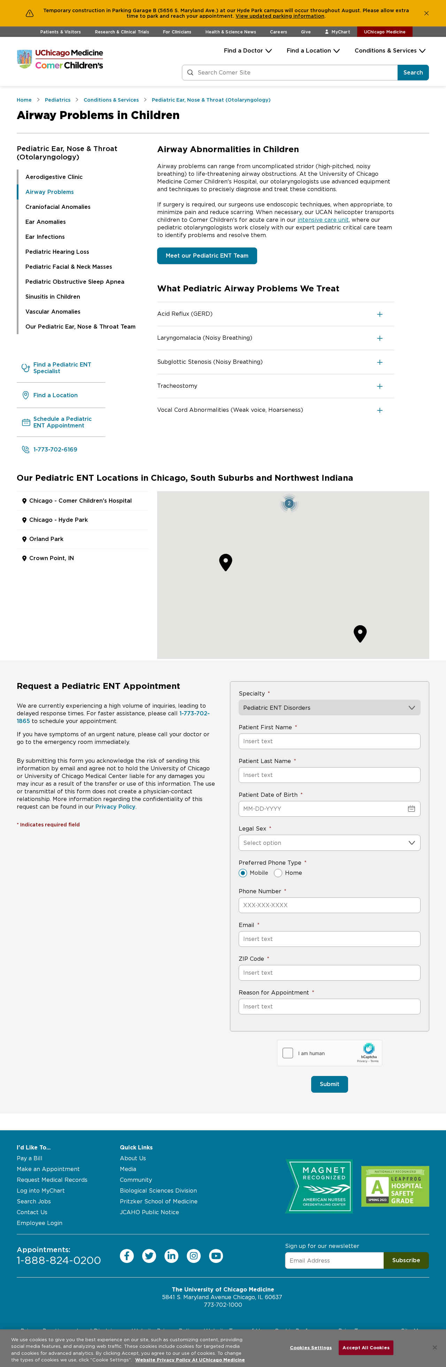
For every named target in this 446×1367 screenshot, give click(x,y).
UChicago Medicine (385, 31)
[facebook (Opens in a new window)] (127, 1256)
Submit (329, 1084)
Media (128, 1169)
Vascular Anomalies (52, 311)
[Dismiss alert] (426, 13)
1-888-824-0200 (59, 1255)
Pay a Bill (30, 1158)
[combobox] (244, 843)
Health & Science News (231, 31)
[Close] (435, 1347)
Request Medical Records (52, 1180)
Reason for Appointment (274, 992)
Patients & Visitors (60, 31)
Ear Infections (45, 237)
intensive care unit (323, 220)
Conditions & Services (386, 50)
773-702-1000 (223, 1305)
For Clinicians (177, 31)
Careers (278, 31)
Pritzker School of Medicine (159, 1201)
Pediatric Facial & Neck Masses (68, 267)
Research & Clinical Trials (122, 31)
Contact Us (32, 1212)
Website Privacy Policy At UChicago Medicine (190, 1359)
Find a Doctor (243, 50)
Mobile (259, 873)
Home (293, 873)
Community (136, 1180)
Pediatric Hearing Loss (57, 252)
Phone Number (260, 891)
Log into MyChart (41, 1190)
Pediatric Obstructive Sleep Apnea (74, 281)
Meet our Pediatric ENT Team (207, 255)
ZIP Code (251, 959)
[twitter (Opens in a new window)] (149, 1256)
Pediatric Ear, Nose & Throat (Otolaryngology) (67, 152)
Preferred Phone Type (270, 862)
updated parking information (286, 16)
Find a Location (309, 50)
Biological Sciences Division (158, 1190)
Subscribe (406, 1260)
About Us (133, 1158)
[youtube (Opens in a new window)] (216, 1256)
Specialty (252, 693)
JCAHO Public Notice (149, 1212)
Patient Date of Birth (268, 795)
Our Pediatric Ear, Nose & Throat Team (80, 326)
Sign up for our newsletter (322, 1246)
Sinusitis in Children (52, 296)
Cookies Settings (311, 1347)
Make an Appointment (48, 1169)
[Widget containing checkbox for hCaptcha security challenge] (329, 1053)
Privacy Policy (115, 806)
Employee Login (39, 1223)
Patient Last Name (265, 761)
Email (246, 925)
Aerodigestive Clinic (54, 177)
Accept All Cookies (366, 1347)
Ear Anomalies (45, 222)
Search (413, 72)
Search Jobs (34, 1201)
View (242, 16)
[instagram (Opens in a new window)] (194, 1256)
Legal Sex (252, 828)
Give (306, 31)
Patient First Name (265, 727)
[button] (289, 503)
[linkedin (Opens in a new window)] (171, 1256)
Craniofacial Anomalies (58, 207)
